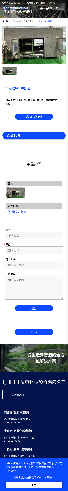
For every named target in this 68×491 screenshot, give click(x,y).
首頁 (8, 21)
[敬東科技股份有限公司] (15, 8)
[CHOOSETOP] (34, 385)
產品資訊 (17, 21)
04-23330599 (13, 2)
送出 (34, 308)
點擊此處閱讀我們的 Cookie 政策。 (33, 477)
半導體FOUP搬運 (16, 211)
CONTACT (18, 394)
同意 (34, 485)
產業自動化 (29, 21)
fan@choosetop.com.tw (42, 2)
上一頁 (34, 331)
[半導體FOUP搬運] (34, 192)
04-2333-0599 (12, 422)
